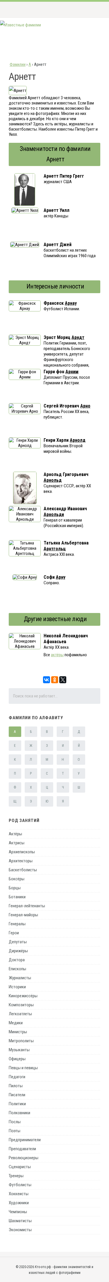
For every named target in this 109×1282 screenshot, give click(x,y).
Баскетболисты (23, 869)
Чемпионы (18, 1211)
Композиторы (21, 1004)
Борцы (15, 887)
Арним (71, 371)
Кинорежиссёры (23, 995)
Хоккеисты (18, 1193)
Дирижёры (18, 950)
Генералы (17, 923)
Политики (17, 1103)
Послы (15, 1121)
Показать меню (95, 9)
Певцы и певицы (23, 1067)
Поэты (14, 1130)
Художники (19, 1202)
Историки (17, 986)
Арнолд (77, 440)
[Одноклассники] (54, 679)
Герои (14, 932)
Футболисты (20, 1184)
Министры (18, 1031)
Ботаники (17, 896)
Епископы (17, 968)
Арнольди (54, 514)
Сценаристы (20, 1166)
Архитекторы (21, 860)
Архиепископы (22, 851)
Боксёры (16, 878)
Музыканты (19, 1049)
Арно (85, 406)
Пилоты (16, 1085)
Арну (60, 577)
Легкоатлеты (20, 1013)
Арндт (78, 337)
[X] (62, 679)
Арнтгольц (55, 548)
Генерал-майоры (23, 914)
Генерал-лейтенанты (27, 905)
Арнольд (53, 480)
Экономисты (20, 1229)
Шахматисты (20, 1220)
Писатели (17, 1094)
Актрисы (16, 842)
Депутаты (18, 941)
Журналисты (20, 977)
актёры (57, 654)
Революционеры (23, 1157)
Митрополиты (21, 1040)
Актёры (15, 833)
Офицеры (17, 1058)
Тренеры (16, 1175)
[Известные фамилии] (20, 25)
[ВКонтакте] (46, 679)
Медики (16, 1022)
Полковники (19, 1112)
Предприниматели (25, 1139)
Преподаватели (22, 1148)
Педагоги (17, 1076)
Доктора (17, 959)
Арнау (71, 303)
